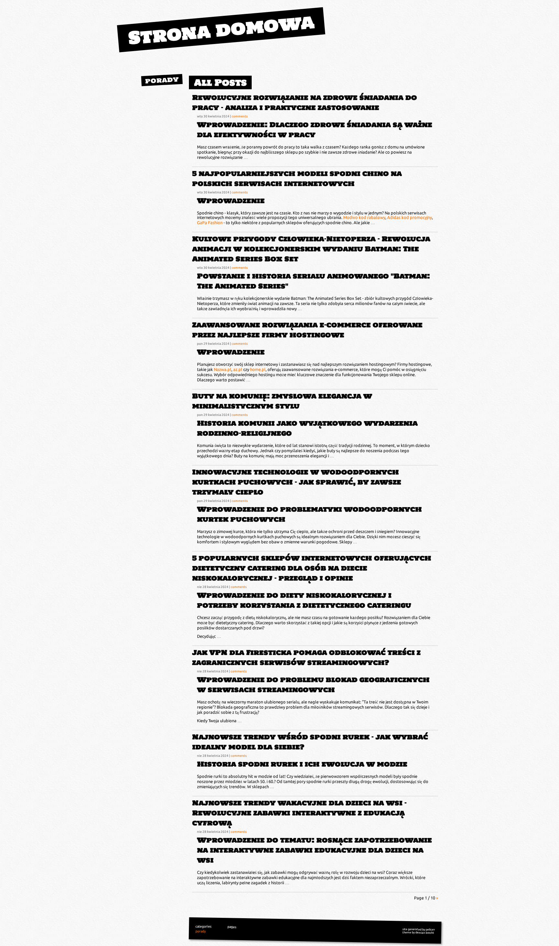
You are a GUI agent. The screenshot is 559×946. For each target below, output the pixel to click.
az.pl (237, 369)
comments (239, 116)
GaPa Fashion (210, 222)
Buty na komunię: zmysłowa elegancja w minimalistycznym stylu (282, 401)
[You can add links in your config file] (166, 99)
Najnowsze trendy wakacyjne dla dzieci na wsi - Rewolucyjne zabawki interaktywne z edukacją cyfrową (299, 813)
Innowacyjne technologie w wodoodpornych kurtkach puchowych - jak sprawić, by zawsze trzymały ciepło (296, 482)
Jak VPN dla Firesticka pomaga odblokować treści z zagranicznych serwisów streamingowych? (306, 657)
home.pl (258, 369)
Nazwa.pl (222, 369)
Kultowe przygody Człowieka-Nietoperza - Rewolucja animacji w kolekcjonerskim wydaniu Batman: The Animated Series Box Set (311, 249)
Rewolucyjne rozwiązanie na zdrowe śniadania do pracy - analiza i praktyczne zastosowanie (304, 102)
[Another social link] (177, 99)
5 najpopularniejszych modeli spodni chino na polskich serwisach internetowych (297, 179)
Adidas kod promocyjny (409, 217)
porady (162, 80)
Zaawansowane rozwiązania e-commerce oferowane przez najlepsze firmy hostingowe (307, 330)
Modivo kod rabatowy (364, 217)
